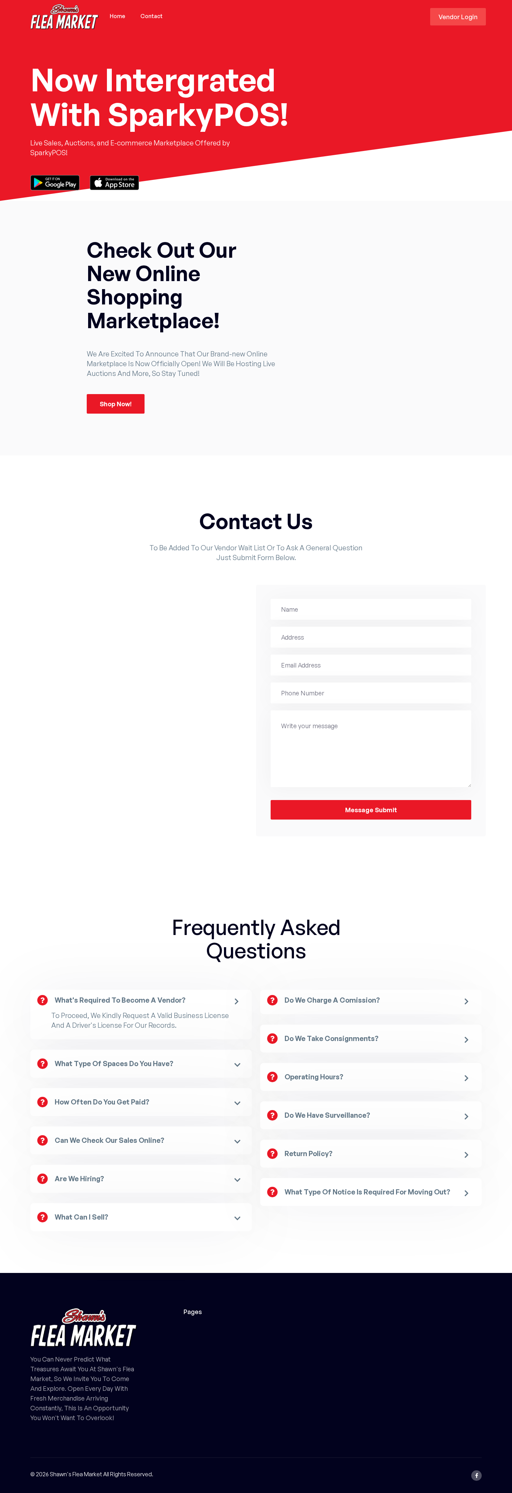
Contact (151, 16)
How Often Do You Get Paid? (102, 1102)
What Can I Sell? (81, 1217)
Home (117, 16)
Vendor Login (458, 17)
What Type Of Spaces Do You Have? (114, 1063)
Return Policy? (309, 1153)
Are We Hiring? (79, 1178)
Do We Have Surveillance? (327, 1115)
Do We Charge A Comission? (332, 1000)
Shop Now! (116, 404)
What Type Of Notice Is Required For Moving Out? (367, 1191)
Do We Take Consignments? (332, 1038)
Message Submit (371, 810)
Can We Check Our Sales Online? (109, 1140)
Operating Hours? (314, 1076)
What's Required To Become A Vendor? (120, 1000)
